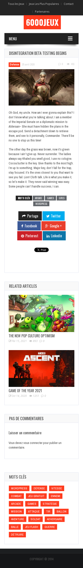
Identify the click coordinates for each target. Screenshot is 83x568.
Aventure (17, 519)
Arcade (38, 198)
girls (61, 198)
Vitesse (56, 488)
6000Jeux (42, 22)
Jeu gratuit (36, 496)
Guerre (49, 527)
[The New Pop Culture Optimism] (41, 313)
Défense (39, 488)
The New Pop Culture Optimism (32, 335)
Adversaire (54, 519)
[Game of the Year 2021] (41, 368)
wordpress (41, 204)
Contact (68, 4)
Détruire (17, 534)
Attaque (34, 511)
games (50, 198)
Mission (16, 511)
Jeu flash (31, 527)
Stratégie (50, 504)
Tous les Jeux (16, 4)
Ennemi (55, 496)
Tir (48, 511)
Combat (16, 496)
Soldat (36, 519)
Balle (15, 527)
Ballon (61, 511)
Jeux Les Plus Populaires (44, 4)
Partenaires (42, 11)
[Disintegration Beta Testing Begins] (41, 87)
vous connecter (32, 443)
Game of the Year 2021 (25, 390)
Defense (14, 64)
